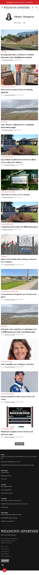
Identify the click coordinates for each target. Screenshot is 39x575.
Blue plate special (6, 475)
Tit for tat (4, 479)
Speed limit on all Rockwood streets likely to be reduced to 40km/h (18, 161)
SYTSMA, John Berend (7, 521)
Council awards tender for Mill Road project (19, 227)
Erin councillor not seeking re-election (17, 364)
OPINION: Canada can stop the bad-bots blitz (14, 504)
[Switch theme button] (36, 7)
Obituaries (4, 512)
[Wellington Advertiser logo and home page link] (17, 7)
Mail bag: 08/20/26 (6, 486)
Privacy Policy (5, 549)
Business (13, 291)
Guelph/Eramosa (6, 224)
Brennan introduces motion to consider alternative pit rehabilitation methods (17, 56)
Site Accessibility (5, 556)
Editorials (4, 470)
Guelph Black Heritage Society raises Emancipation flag (17, 465)
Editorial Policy (5, 551)
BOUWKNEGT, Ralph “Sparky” (9, 518)
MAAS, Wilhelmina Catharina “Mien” (11, 514)
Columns (4, 498)
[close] (36, 2)
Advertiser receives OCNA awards (15, 194)
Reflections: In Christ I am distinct (11, 500)
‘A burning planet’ (6, 490)
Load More (19, 444)
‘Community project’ (7, 493)
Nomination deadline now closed (10, 461)
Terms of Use (4, 546)
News (12, 224)
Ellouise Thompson (8, 60)
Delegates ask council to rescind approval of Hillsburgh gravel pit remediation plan (18, 330)
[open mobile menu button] (2, 7)
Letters (3, 484)
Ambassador (4, 507)
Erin (3, 256)
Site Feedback (5, 553)
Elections (6, 361)
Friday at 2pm (5, 472)
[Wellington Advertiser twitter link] (2, 565)
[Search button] (32, 7)
